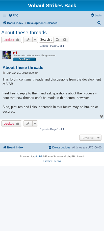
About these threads (24, 32)
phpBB (39, 156)
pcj (15, 52)
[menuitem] (13, 15)
